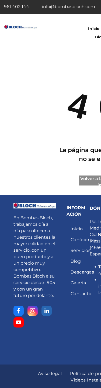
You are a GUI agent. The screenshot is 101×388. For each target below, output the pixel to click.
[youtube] (18, 323)
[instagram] (32, 311)
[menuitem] (85, 229)
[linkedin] (46, 311)
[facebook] (18, 311)
